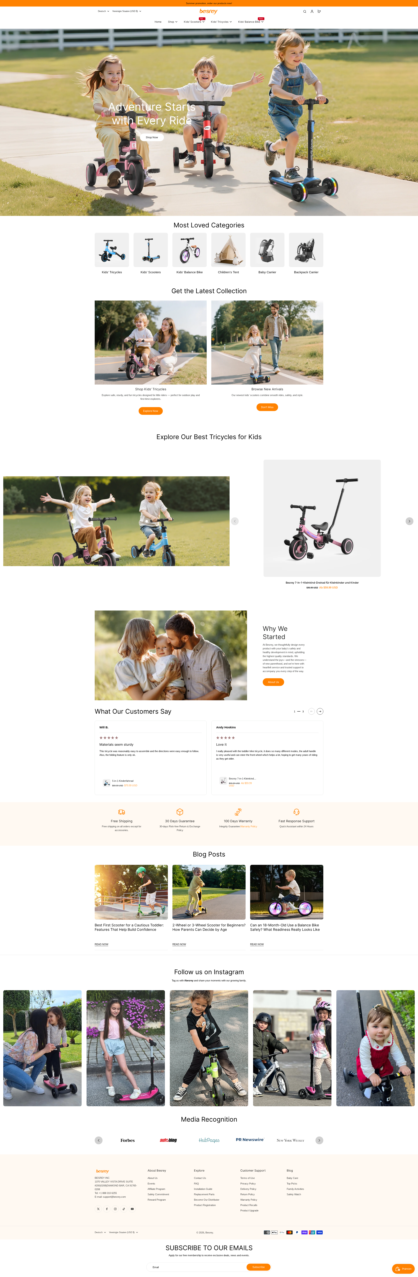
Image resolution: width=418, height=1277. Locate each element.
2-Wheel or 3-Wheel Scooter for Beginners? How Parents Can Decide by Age (209, 927)
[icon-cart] (319, 11)
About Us (153, 1178)
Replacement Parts (204, 1194)
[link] (209, 1140)
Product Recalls (248, 1205)
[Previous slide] (235, 521)
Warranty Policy (248, 826)
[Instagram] (115, 1209)
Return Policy (247, 1194)
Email (156, 1267)
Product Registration (205, 1205)
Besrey (209, 1232)
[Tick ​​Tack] (123, 1209)
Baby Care (292, 1178)
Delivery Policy (248, 1189)
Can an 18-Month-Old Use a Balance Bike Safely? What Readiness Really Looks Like (285, 927)
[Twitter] (98, 1209)
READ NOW (101, 944)
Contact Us (200, 1178)
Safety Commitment (158, 1194)
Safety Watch (294, 1194)
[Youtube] (132, 1209)
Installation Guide (203, 1189)
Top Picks (292, 1183)
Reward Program (157, 1199)
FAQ (196, 1183)
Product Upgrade (249, 1210)
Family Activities (295, 1189)
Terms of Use (247, 1178)
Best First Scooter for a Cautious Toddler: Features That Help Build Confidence (129, 927)
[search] (304, 11)
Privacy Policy (248, 1183)
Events (151, 1183)
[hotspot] (73, 521)
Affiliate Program (156, 1189)
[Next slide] (409, 521)
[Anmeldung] (311, 11)
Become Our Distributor (206, 1199)
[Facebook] (106, 1209)
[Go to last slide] (99, 1140)
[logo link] (127, 1140)
